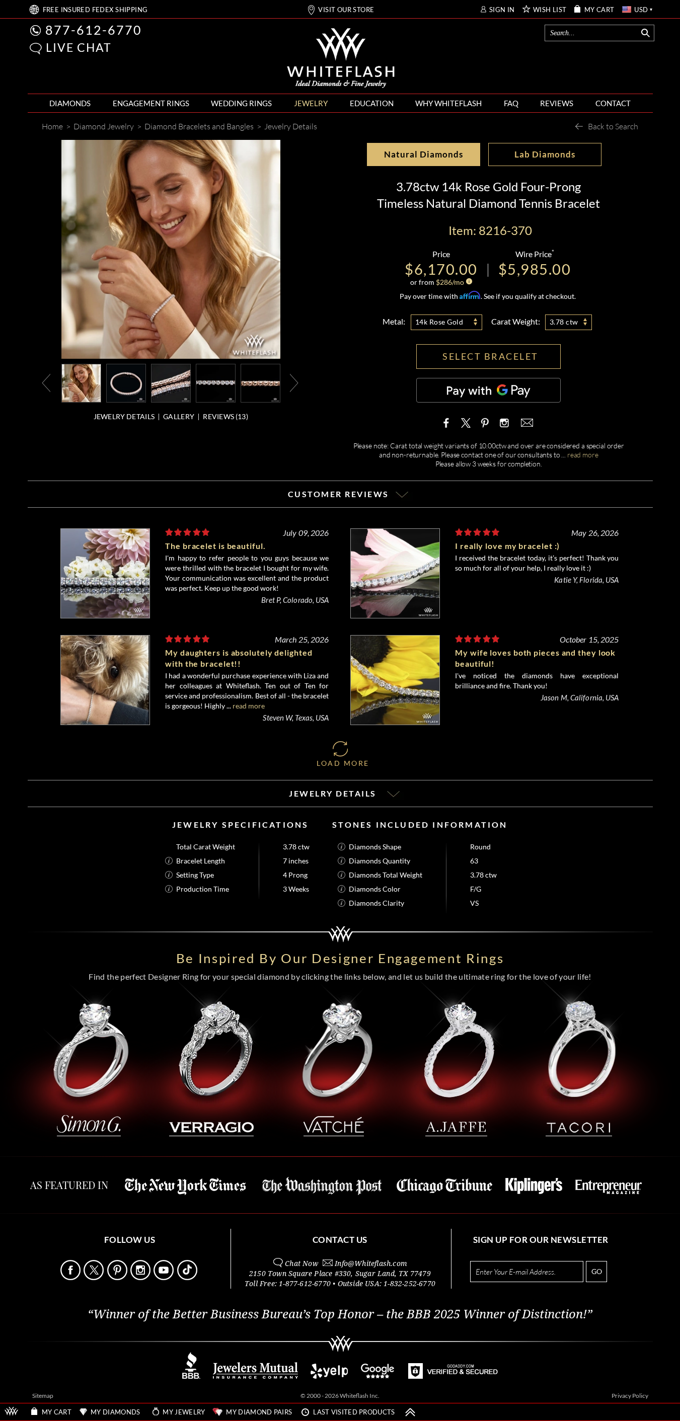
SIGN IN (502, 10)
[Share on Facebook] (448, 423)
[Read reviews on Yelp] (329, 1376)
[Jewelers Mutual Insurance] (255, 1376)
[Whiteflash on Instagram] (503, 423)
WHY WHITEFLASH (448, 103)
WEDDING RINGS (241, 103)
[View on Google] (378, 1376)
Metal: (394, 321)
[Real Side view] (260, 382)
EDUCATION (372, 103)
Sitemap (42, 1395)
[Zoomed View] (171, 382)
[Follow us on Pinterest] (118, 1277)
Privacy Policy (630, 1395)
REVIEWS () (225, 416)
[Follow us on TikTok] (188, 1277)
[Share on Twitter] (466, 423)
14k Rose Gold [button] (439, 322)
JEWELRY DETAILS (124, 416)
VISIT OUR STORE (346, 10)
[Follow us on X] (94, 1277)
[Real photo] (126, 382)
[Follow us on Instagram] (141, 1277)
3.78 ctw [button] (564, 322)
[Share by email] (526, 423)
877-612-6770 (93, 29)
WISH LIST (550, 10)
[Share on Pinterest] (485, 428)
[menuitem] (70, 103)
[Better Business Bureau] (191, 1376)
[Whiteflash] (340, 58)
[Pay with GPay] (488, 390)
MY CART (599, 10)
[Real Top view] (216, 382)
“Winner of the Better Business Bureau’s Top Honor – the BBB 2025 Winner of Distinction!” (340, 1314)
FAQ (511, 103)
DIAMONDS (70, 103)
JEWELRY (311, 103)
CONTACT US (340, 1239)
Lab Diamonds (544, 154)
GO (596, 1271)
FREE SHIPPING (95, 10)
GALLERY (178, 416)
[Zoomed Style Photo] (81, 382)
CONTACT (613, 103)
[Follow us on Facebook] (71, 1277)
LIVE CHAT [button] (79, 47)
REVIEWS (556, 103)
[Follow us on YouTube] (164, 1277)
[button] (36, 48)
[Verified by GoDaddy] (453, 1376)
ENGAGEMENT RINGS (151, 103)
